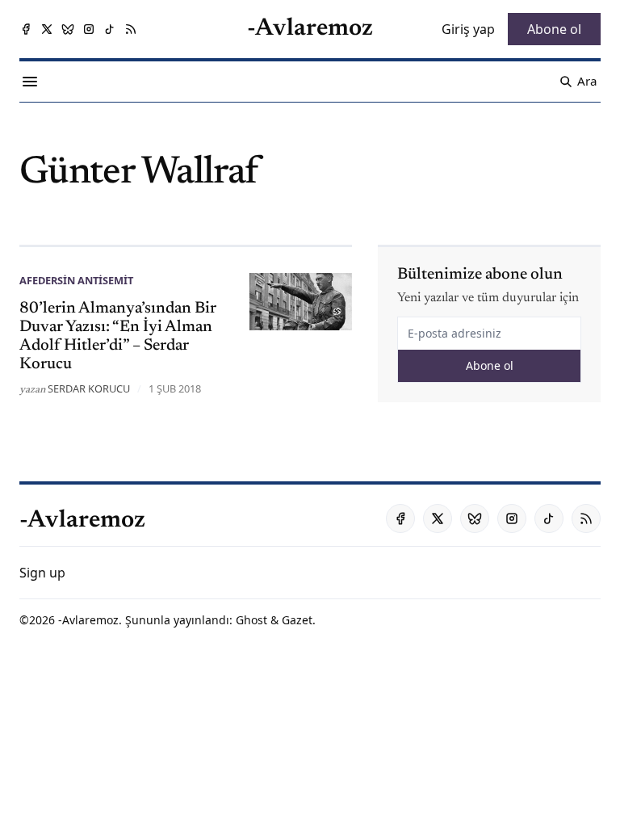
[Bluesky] (67, 29)
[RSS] (130, 29)
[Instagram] (88, 29)
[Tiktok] (109, 29)
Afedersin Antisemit (76, 280)
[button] (42, 572)
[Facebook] (25, 29)
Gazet (297, 620)
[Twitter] (46, 29)
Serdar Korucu (89, 388)
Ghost (251, 620)
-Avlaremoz (88, 620)
